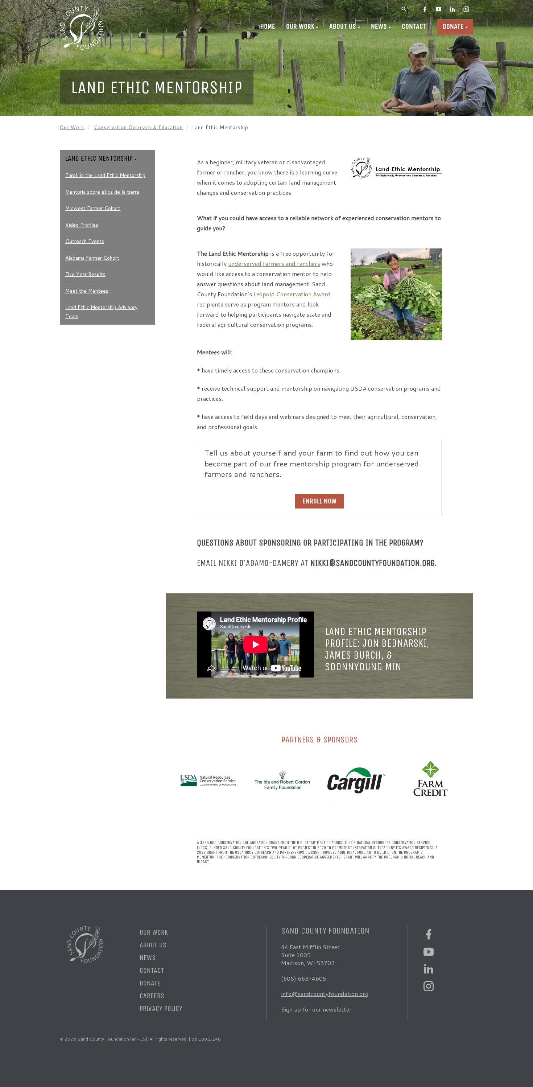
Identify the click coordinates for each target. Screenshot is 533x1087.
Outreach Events (84, 241)
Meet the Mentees (86, 291)
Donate (453, 26)
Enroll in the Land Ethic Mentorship (105, 175)
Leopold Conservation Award (292, 294)
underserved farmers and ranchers (274, 263)
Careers (152, 996)
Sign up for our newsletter (316, 1009)
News (379, 26)
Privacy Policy (161, 1008)
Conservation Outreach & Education (138, 127)
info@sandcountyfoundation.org (324, 993)
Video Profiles (81, 224)
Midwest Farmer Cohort (92, 208)
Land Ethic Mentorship (99, 158)
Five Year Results (85, 274)
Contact (414, 26)
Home (267, 26)
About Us (342, 26)
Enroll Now (319, 501)
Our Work (300, 26)
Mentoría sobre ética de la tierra (102, 191)
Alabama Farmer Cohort (92, 258)
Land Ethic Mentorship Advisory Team (101, 312)
